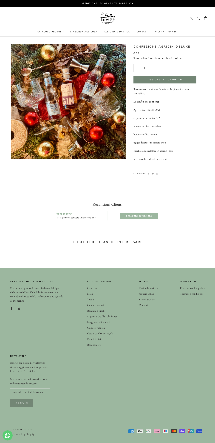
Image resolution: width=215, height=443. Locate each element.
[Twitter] (153, 174)
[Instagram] (19, 308)
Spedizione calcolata (159, 58)
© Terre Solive (22, 430)
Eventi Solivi (94, 339)
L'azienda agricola (83, 32)
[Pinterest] (157, 174)
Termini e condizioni (191, 294)
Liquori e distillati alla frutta (102, 316)
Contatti (143, 32)
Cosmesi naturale (96, 328)
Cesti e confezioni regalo (100, 333)
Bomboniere (94, 345)
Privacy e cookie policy (192, 288)
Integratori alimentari (98, 322)
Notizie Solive (146, 294)
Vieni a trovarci (166, 32)
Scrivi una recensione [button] (139, 215)
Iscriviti (21, 403)
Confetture (93, 288)
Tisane (90, 299)
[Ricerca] (198, 18)
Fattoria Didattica (117, 32)
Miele (90, 294)
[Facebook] (149, 174)
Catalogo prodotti (50, 32)
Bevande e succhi (96, 311)
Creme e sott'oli (95, 305)
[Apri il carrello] (205, 18)
